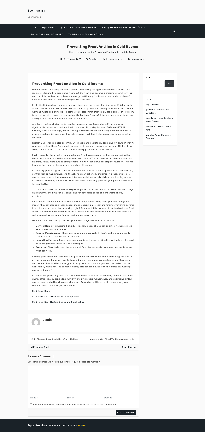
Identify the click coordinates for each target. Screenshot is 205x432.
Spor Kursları (36, 10)
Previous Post (41, 347)
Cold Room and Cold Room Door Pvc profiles (55, 296)
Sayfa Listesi (48, 27)
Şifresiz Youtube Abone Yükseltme (78, 27)
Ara (148, 77)
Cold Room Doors (41, 291)
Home (72, 52)
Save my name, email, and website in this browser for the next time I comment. (75, 404)
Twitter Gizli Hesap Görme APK (47, 34)
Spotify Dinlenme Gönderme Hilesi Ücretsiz (124, 27)
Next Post (128, 347)
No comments (137, 59)
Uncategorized (85, 52)
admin (95, 59)
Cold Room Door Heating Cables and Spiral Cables (58, 302)
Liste (33, 27)
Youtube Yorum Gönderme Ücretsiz (86, 34)
